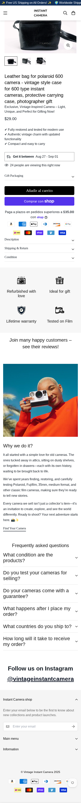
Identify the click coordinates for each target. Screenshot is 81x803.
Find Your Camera (14, 528)
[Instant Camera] (40, 13)
